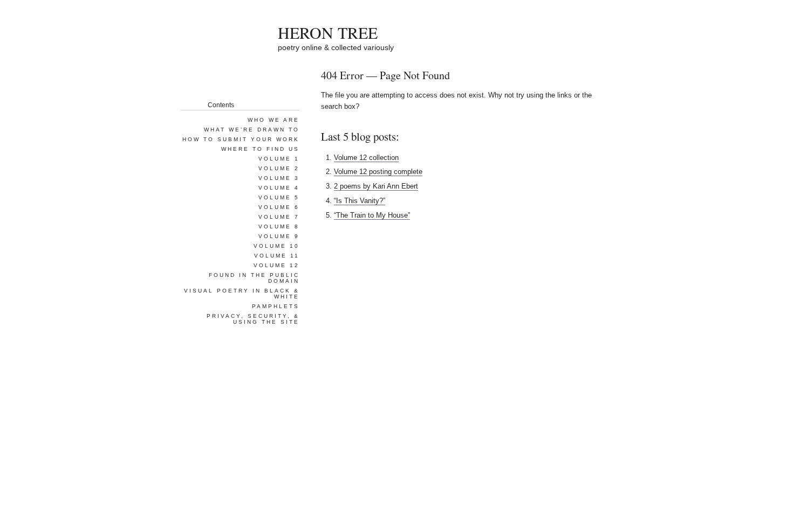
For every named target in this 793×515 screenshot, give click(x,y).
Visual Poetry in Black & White (241, 294)
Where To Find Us (260, 149)
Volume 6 (278, 207)
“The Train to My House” (372, 215)
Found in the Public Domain (254, 278)
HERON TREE (328, 32)
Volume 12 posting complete (378, 172)
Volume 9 (278, 236)
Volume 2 (278, 168)
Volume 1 (278, 159)
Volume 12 (276, 265)
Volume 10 (276, 246)
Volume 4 (278, 188)
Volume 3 (278, 178)
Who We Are (273, 120)
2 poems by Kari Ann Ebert (376, 186)
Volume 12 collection (366, 158)
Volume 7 (278, 217)
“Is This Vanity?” (359, 201)
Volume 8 (278, 226)
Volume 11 (276, 256)
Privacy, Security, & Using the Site (253, 319)
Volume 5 (278, 197)
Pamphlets (275, 306)
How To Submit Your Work (240, 139)
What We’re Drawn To (251, 130)
